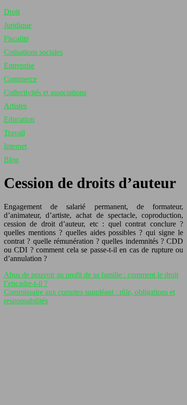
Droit (12, 12)
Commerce (20, 79)
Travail (14, 133)
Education (19, 119)
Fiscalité (16, 39)
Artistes (15, 106)
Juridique (18, 25)
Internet (15, 146)
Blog (11, 159)
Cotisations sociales (33, 52)
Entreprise (19, 65)
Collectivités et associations (45, 92)
